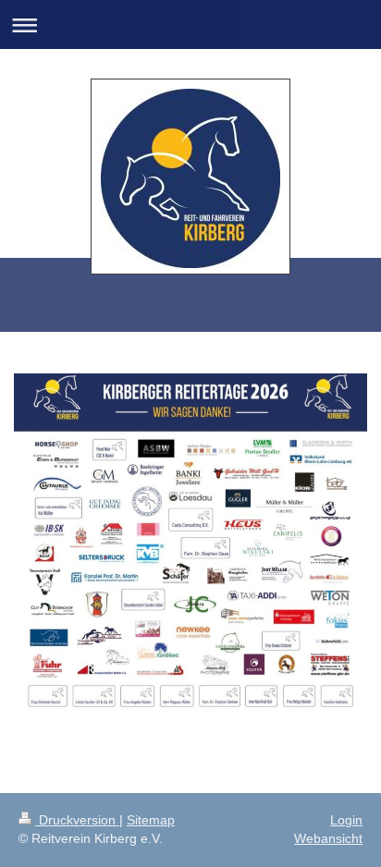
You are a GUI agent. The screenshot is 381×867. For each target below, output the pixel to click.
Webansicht (328, 838)
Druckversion (77, 819)
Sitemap (151, 819)
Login (346, 819)
